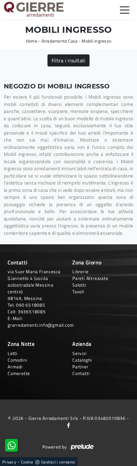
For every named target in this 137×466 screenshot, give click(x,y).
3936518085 (32, 311)
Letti (13, 353)
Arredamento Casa (59, 41)
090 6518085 (30, 305)
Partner (80, 366)
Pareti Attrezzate (90, 278)
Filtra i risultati (69, 60)
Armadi (15, 366)
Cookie (27, 462)
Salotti (79, 285)
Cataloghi (82, 360)
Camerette (19, 373)
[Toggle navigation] (124, 9)
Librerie (80, 271)
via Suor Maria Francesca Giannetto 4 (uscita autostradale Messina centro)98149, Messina (34, 285)
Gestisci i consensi (58, 462)
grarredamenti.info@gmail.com (41, 325)
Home (31, 41)
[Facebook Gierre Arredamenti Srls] (68, 424)
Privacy (9, 462)
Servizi (79, 353)
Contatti (81, 373)
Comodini (17, 360)
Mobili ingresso (96, 41)
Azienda (81, 344)
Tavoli (78, 291)
